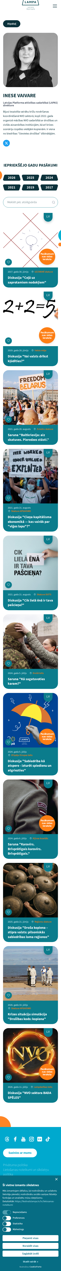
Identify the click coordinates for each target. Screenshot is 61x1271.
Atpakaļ (11, 24)
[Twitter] (6, 143)
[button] (56, 1179)
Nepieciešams (20, 1212)
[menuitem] (30, 1165)
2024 (49, 177)
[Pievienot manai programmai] (8, 262)
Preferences (19, 1218)
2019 (30, 187)
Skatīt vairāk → (30, 1261)
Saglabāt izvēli (30, 1254)
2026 (11, 177)
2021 (11, 187)
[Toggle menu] (55, 6)
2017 (49, 187)
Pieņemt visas (30, 1238)
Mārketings (18, 1229)
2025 (30, 177)
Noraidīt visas (30, 1246)
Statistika (18, 1223)
